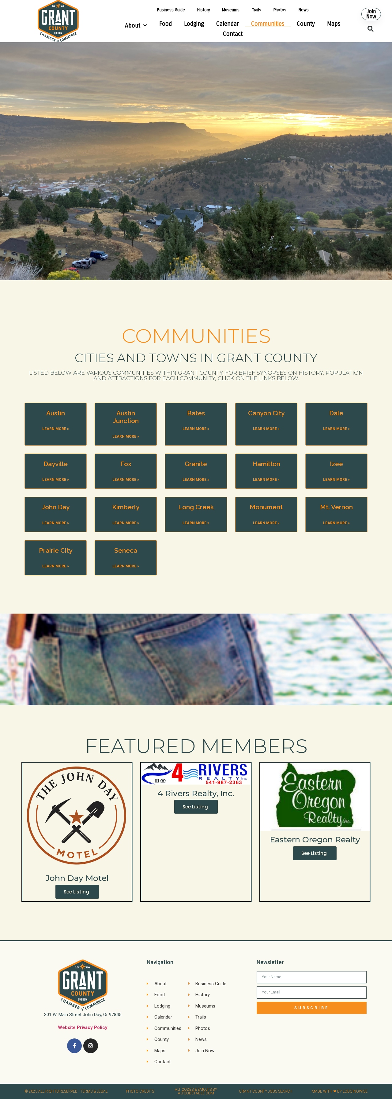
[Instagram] (90, 1045)
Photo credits (140, 1091)
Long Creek (196, 507)
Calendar (227, 23)
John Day (56, 507)
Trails (256, 10)
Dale (336, 413)
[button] (371, 14)
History (203, 10)
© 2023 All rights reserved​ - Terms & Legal (65, 1091)
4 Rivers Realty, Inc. (195, 793)
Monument (266, 507)
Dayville (55, 464)
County (306, 23)
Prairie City (55, 550)
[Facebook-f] (74, 1045)
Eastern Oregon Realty (315, 840)
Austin (55, 413)
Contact (233, 34)
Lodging (194, 23)
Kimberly (125, 507)
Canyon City (266, 413)
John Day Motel (77, 878)
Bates (196, 413)
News (304, 10)
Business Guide (171, 10)
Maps (334, 23)
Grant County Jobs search (265, 1091)
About (132, 25)
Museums (230, 10)
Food (165, 23)
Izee (336, 464)
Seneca (125, 550)
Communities (268, 23)
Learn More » (55, 429)
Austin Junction (126, 417)
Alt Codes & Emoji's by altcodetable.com (196, 1091)
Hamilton (266, 464)
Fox (125, 464)
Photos (279, 10)
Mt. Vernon (336, 507)
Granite (196, 464)
